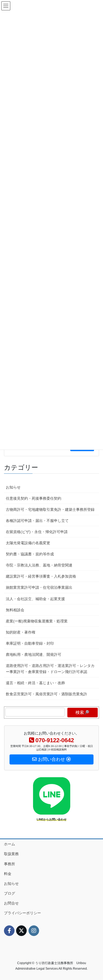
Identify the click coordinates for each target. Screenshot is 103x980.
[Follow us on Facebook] (9, 930)
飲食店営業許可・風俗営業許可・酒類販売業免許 (46, 694)
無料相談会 (15, 610)
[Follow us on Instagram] (34, 930)
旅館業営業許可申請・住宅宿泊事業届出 (39, 587)
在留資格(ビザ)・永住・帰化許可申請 (37, 532)
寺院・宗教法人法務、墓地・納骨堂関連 (39, 565)
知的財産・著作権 (20, 632)
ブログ (9, 893)
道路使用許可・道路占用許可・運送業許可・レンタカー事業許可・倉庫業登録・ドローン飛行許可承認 (50, 668)
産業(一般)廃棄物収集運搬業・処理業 (37, 621)
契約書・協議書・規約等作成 (30, 554)
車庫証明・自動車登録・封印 (30, 643)
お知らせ (13, 487)
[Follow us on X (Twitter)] (21, 930)
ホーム (9, 844)
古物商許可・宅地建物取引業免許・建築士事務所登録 (50, 509)
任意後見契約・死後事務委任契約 (33, 498)
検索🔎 (82, 712)
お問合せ (11, 903)
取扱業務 (11, 854)
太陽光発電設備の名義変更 (28, 543)
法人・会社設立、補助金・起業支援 (35, 599)
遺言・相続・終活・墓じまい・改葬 (35, 683)
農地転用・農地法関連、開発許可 (33, 654)
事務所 (9, 864)
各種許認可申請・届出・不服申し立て (37, 520)
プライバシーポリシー (22, 913)
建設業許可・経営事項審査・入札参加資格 (41, 576)
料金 (7, 874)
